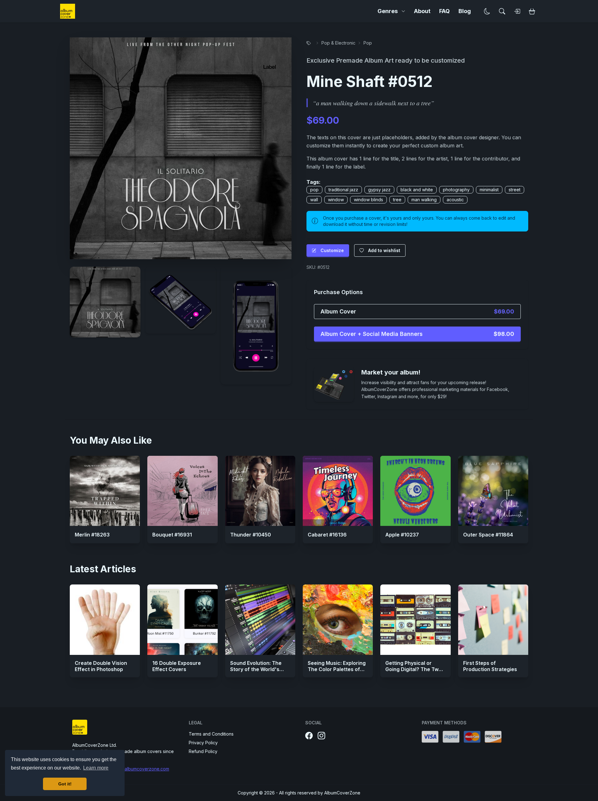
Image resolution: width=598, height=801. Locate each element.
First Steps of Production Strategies (490, 666)
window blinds (368, 199)
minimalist (489, 189)
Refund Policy (203, 751)
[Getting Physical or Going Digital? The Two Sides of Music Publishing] (415, 619)
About (422, 11)
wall (314, 199)
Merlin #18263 (92, 535)
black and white (417, 189)
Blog (464, 11)
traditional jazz (343, 189)
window (336, 199)
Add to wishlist (384, 250)
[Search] (502, 11)
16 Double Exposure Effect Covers (176, 666)
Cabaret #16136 (327, 535)
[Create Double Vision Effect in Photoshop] (105, 619)
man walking (424, 199)
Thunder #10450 (250, 535)
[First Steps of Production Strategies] (493, 619)
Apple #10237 (402, 535)
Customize (332, 250)
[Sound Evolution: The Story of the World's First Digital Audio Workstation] (260, 619)
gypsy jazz (379, 189)
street (514, 189)
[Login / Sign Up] (517, 11)
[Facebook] (309, 736)
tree (397, 199)
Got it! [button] (65, 783)
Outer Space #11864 (488, 535)
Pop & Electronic (338, 42)
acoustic (455, 199)
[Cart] (532, 11)
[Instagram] (321, 736)
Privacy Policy (203, 742)
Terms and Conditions (211, 734)
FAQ (444, 11)
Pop (367, 42)
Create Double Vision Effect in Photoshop (101, 666)
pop (314, 189)
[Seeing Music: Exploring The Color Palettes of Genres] (338, 619)
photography (456, 189)
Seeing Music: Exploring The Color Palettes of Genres (337, 669)
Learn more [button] (95, 767)
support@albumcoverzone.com (136, 768)
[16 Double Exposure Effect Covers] (182, 619)
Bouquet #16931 (172, 535)
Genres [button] (387, 11)
